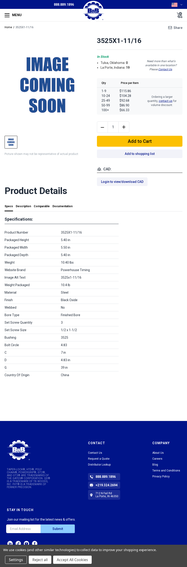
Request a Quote (98, 458)
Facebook (34, 543)
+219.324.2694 (106, 485)
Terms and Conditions (166, 470)
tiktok (18, 543)
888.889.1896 (64, 4)
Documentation (62, 206)
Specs (9, 206)
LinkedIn (10, 543)
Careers (157, 458)
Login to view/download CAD (122, 182)
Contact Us (165, 69)
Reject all (40, 559)
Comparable (42, 206)
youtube (26, 543)
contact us (165, 101)
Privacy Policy (161, 476)
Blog (155, 464)
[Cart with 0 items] (178, 15)
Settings (16, 559)
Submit (57, 529)
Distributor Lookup (99, 464)
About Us (158, 452)
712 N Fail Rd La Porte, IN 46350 (107, 495)
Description (23, 206)
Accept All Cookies (72, 559)
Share (178, 28)
